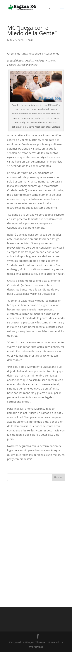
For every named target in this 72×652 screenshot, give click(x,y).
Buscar (58, 477)
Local (29, 40)
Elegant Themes (35, 642)
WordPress (36, 647)
